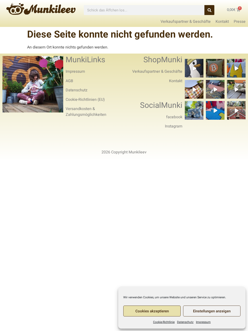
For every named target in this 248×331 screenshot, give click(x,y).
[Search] (209, 10)
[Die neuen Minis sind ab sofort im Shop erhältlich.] (236, 110)
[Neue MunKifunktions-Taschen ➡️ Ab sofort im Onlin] (194, 110)
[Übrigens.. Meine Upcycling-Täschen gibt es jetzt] (194, 89)
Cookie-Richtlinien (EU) (85, 99)
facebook (174, 117)
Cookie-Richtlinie (164, 322)
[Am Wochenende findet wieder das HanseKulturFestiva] (215, 110)
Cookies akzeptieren (152, 311)
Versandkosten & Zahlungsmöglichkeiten (86, 112)
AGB (69, 81)
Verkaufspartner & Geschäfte (157, 71)
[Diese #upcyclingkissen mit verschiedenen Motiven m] (236, 68)
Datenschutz (185, 322)
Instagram (173, 126)
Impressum (203, 322)
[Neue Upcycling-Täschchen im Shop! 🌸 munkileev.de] (215, 89)
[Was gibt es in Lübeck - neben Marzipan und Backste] (194, 68)
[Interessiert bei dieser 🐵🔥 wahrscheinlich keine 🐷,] (236, 89)
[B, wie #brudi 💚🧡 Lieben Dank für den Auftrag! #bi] (215, 68)
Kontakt (175, 81)
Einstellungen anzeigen (212, 311)
